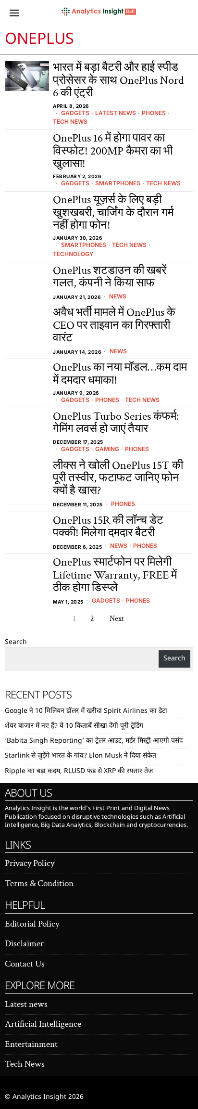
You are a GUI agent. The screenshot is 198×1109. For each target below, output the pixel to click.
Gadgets (75, 112)
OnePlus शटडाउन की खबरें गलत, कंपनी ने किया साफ (109, 277)
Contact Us (25, 964)
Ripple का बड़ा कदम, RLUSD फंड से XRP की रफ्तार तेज (79, 771)
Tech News (70, 121)
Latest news (115, 112)
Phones (154, 112)
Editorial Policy (32, 924)
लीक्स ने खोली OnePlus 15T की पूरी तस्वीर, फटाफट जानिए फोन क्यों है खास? (118, 478)
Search (16, 642)
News (117, 296)
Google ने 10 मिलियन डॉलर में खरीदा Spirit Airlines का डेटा (86, 711)
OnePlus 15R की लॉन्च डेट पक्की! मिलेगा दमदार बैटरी (108, 527)
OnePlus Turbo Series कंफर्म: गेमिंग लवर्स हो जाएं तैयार (116, 423)
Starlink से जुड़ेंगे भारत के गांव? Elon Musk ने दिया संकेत (80, 756)
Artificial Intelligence (43, 1024)
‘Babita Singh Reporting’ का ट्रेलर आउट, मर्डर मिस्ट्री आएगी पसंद (94, 741)
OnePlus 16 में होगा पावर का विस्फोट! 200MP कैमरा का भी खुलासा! (113, 151)
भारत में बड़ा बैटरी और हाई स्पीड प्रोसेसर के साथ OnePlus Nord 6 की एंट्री (118, 80)
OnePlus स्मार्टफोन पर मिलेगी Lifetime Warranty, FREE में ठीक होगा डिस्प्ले (115, 575)
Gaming (107, 448)
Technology (73, 254)
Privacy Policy (29, 863)
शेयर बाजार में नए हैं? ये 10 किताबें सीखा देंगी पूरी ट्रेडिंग (74, 726)
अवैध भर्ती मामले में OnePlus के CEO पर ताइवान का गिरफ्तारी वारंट (114, 325)
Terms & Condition (39, 883)
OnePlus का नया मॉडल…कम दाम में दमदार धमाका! (120, 374)
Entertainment (31, 1044)
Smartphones (117, 183)
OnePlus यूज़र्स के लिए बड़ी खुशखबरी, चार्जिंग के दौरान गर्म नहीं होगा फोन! (113, 212)
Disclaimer (24, 944)
